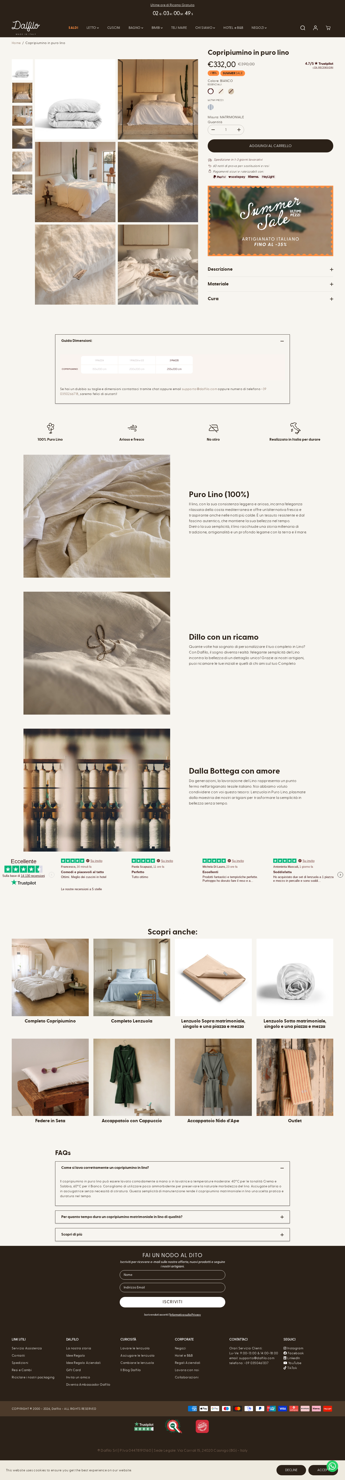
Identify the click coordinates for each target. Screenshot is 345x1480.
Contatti (18, 1356)
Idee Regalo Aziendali (83, 1363)
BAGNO (135, 28)
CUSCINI (113, 28)
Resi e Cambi (22, 1370)
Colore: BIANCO (220, 81)
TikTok (292, 1368)
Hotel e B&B (184, 1356)
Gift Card (73, 1370)
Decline (291, 1470)
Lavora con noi (187, 1370)
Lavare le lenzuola (135, 1348)
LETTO (92, 28)
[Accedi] (315, 28)
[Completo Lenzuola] (131, 977)
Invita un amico (78, 1377)
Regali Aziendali (187, 1363)
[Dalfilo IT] (26, 27)
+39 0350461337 (256, 1363)
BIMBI (156, 28)
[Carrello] (328, 28)
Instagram (295, 1348)
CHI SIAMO (204, 28)
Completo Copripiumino (50, 1021)
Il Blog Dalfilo (130, 1370)
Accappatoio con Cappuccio (132, 1121)
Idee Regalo (75, 1356)
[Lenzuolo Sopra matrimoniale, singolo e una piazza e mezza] (213, 977)
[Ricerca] (303, 28)
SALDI (73, 28)
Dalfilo (56, 1408)
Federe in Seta (50, 1121)
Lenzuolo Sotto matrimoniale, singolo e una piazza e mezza (295, 1024)
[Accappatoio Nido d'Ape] (213, 1077)
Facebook (295, 1353)
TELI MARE (179, 28)
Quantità (215, 122)
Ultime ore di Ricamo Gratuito (172, 5)
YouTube (295, 1363)
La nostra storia (78, 1348)
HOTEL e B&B (233, 28)
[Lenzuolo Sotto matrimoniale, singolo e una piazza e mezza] (295, 977)
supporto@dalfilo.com (199, 389)
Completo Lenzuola (131, 1021)
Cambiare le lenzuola (137, 1363)
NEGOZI (258, 28)
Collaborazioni (187, 1377)
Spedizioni (20, 1363)
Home (16, 43)
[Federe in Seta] (50, 1077)
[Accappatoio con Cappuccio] (131, 1077)
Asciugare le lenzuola (137, 1356)
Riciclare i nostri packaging (33, 1377)
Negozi (180, 1348)
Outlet (295, 1121)
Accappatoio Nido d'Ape (213, 1121)
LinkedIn (293, 1358)
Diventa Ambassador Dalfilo (88, 1385)
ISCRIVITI (173, 1302)
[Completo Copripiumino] (50, 977)
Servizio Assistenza (27, 1348)
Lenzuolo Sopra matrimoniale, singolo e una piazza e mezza (213, 1024)
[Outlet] (295, 1077)
